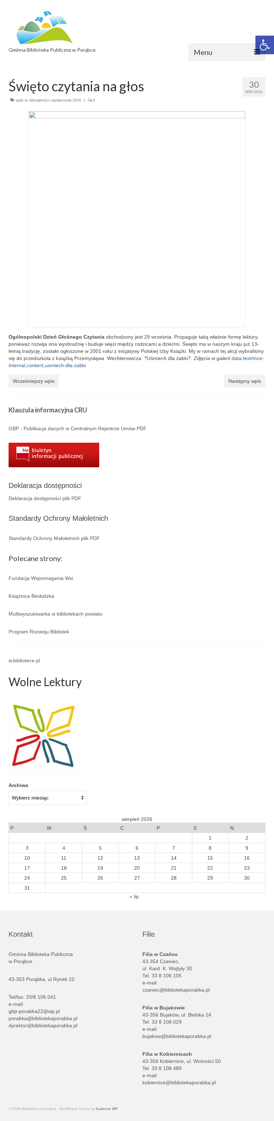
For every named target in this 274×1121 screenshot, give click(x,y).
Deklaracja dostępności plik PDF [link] (45, 498)
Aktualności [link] (39, 100)
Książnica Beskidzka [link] (31, 596)
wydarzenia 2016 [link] (66, 100)
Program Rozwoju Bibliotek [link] (39, 631)
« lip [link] (134, 896)
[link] (98, 27)
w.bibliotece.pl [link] (24, 660)
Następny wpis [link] (244, 381)
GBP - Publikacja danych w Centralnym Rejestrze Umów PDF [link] (78, 428)
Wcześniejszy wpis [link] (34, 381)
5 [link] (100, 848)
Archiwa (18, 785)
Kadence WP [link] (107, 1109)
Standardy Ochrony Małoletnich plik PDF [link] (54, 538)
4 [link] (63, 848)
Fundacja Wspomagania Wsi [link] (41, 578)
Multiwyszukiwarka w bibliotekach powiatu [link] (55, 614)
